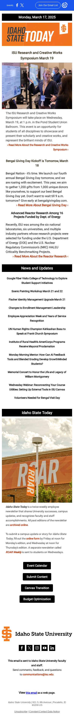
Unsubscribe (21, 711)
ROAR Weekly (13, 552)
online (30, 538)
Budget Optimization (37, 599)
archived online (19, 524)
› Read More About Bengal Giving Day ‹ (42, 205)
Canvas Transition (37, 588)
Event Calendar (37, 565)
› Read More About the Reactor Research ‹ (40, 256)
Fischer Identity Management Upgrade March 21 (37, 299)
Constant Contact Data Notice (44, 711)
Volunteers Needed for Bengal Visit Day (37, 397)
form (36, 538)
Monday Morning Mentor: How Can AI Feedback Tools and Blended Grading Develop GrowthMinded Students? (37, 359)
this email (31, 692)
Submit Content (37, 577)
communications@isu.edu (38, 674)
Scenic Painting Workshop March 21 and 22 (37, 291)
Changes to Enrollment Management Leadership (37, 307)
